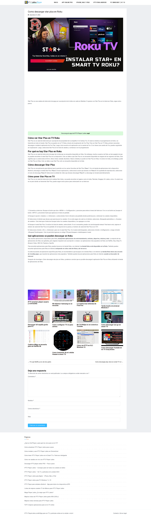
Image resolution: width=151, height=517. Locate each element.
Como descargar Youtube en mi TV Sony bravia (111, 348)
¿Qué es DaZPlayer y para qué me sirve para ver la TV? (41, 443)
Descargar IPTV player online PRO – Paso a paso (39, 463)
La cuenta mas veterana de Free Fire (86, 304)
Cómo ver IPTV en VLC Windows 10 (85, 346)
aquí (88, 133)
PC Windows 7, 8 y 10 (117, 2)
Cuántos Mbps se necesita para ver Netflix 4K (37, 345)
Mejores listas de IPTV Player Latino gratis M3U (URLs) (41, 496)
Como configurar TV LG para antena (62, 325)
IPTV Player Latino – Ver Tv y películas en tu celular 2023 (41, 472)
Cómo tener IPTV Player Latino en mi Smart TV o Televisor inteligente (45, 455)
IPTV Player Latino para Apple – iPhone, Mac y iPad (40, 476)
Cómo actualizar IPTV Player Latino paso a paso (39, 447)
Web (29, 417)
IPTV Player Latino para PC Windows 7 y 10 (37, 480)
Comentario (32, 376)
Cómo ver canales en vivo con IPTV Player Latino (39, 459)
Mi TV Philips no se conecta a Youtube (87, 325)
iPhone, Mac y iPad (83, 2)
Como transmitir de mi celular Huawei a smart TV (63, 353)
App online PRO (67, 2)
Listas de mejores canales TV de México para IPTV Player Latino (44, 488)
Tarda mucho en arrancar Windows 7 (110, 307)
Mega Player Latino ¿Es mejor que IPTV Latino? (38, 492)
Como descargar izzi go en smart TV (111, 325)
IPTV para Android (100, 2)
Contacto (116, 513)
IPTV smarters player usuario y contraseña (38, 303)
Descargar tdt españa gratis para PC (38, 325)
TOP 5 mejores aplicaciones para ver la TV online (39, 505)
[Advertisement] (75, 86)
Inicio (56, 2)
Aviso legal (123, 513)
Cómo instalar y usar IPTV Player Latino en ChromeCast (41, 451)
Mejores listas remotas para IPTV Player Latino (38, 501)
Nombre (31, 400)
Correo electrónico (34, 408)
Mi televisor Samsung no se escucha (62, 304)
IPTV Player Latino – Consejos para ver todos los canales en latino (44, 468)
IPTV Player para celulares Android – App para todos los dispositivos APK (47, 484)
